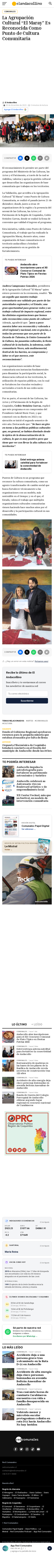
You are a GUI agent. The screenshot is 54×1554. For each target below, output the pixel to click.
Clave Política (31, 1529)
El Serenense (19, 1506)
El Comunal (7, 1506)
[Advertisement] (27, 70)
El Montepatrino (20, 1512)
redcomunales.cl (9, 1467)
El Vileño (32, 1517)
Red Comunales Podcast (21, 1531)
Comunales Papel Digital (12, 1529)
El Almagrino (7, 1492)
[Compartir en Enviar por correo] (40, 158)
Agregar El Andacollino (13, 110)
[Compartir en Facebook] (20, 158)
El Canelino (35, 1514)
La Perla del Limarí (36, 1512)
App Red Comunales (42, 1531)
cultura (7, 724)
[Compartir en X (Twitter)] (27, 158)
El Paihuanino (19, 1509)
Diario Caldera (36, 1492)
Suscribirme (27, 700)
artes (30, 721)
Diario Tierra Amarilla (21, 1495)
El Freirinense (33, 1498)
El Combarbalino (22, 1514)
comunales (42, 721)
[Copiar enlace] (46, 158)
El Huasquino (19, 1498)
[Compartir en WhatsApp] (33, 158)
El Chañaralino (21, 1492)
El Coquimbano (33, 1506)
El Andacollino (11, 102)
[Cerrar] (49, 1548)
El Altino (35, 1495)
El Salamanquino (19, 1517)
